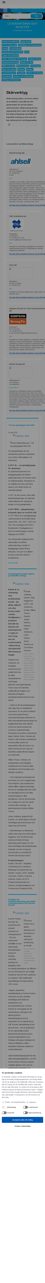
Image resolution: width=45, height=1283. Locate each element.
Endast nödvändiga (22, 1126)
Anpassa (32, 1102)
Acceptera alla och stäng (22, 1120)
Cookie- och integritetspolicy (15, 1102)
